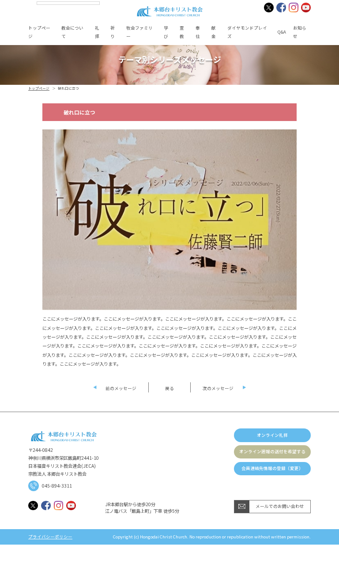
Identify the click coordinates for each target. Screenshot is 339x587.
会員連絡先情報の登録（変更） (272, 468)
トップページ (38, 88)
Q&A (282, 32)
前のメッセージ (120, 388)
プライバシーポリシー (50, 537)
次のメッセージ (218, 388)
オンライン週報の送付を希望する (272, 451)
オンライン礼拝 (272, 435)
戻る (169, 388)
